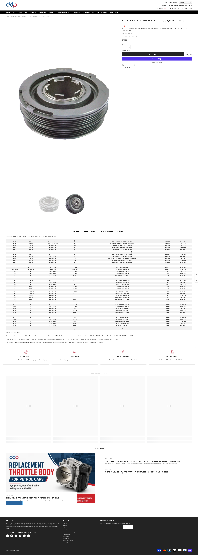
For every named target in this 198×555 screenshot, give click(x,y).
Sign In (179, 8)
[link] (28, 439)
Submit (127, 527)
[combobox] (184, 2)
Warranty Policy (107, 231)
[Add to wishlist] (187, 54)
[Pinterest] (15, 535)
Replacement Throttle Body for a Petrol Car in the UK (33, 498)
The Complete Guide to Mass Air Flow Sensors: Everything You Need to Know (142, 462)
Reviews (120, 231)
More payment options (157, 62)
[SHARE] (190, 54)
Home (7, 16)
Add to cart (153, 54)
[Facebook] (7, 535)
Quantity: (124, 44)
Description (75, 231)
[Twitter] (28, 535)
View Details (14, 503)
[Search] (185, 2)
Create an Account (187, 8)
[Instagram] (11, 535)
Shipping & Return (90, 231)
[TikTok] (20, 535)
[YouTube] (24, 535)
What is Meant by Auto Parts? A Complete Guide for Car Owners (136, 472)
